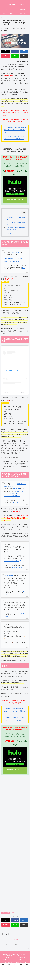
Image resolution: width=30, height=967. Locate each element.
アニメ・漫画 (6, 912)
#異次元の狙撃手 (11, 493)
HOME (8, 957)
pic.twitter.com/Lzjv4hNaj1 (11, 561)
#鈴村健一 (15, 252)
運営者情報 (22, 957)
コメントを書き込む (15, 939)
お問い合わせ (21, 960)
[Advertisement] (15, 844)
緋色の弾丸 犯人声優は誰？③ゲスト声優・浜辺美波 (16, 228)
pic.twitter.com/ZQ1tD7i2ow (12, 496)
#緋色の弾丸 (9, 486)
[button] (24, 56)
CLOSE (24, 212)
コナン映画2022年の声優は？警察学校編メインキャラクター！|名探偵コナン (15, 129)
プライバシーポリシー (8, 960)
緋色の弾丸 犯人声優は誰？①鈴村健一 (16, 218)
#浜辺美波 (15, 489)
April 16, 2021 (16, 502)
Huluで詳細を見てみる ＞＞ (15, 200)
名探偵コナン (15, 912)
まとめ (9, 233)
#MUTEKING (8, 259)
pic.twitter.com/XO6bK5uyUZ (12, 261)
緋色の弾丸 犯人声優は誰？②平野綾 (16, 223)
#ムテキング (17, 259)
